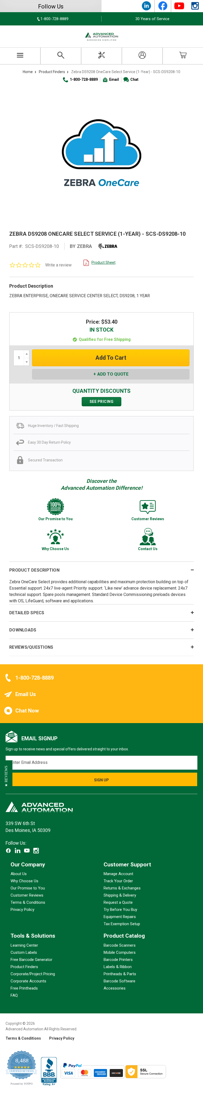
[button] (6, 776)
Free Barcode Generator (31, 959)
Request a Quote (118, 902)
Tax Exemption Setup (122, 923)
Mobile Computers (120, 952)
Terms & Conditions (28, 902)
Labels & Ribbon (118, 966)
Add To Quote (112, 374)
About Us (19, 873)
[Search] (61, 56)
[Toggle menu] (20, 55)
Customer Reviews (27, 895)
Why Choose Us (24, 881)
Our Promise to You (28, 888)
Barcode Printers (118, 959)
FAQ (14, 995)
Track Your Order (118, 881)
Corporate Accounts (28, 980)
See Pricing (102, 401)
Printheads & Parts (120, 973)
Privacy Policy (22, 909)
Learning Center (24, 945)
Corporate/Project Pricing (33, 973)
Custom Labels (24, 952)
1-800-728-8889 (84, 79)
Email (114, 79)
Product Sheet (103, 262)
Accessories (115, 988)
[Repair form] (101, 56)
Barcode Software (119, 980)
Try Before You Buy (120, 909)
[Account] (142, 56)
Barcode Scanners (120, 945)
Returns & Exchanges (122, 888)
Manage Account (118, 873)
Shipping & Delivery (120, 895)
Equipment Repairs (120, 916)
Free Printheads (24, 988)
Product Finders (24, 966)
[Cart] (183, 56)
